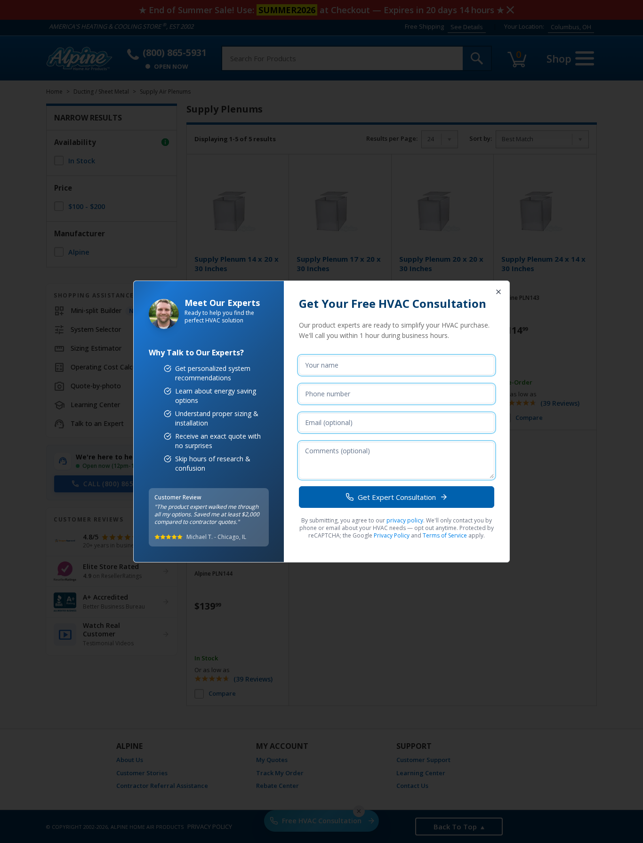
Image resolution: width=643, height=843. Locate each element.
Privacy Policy (392, 535)
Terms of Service (445, 535)
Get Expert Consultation (397, 497)
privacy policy (404, 520)
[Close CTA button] (498, 291)
